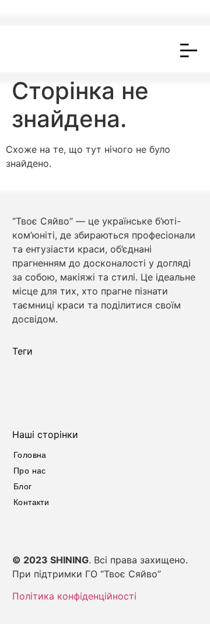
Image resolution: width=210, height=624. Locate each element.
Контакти (31, 502)
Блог (22, 486)
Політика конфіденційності (74, 596)
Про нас (29, 471)
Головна (30, 455)
